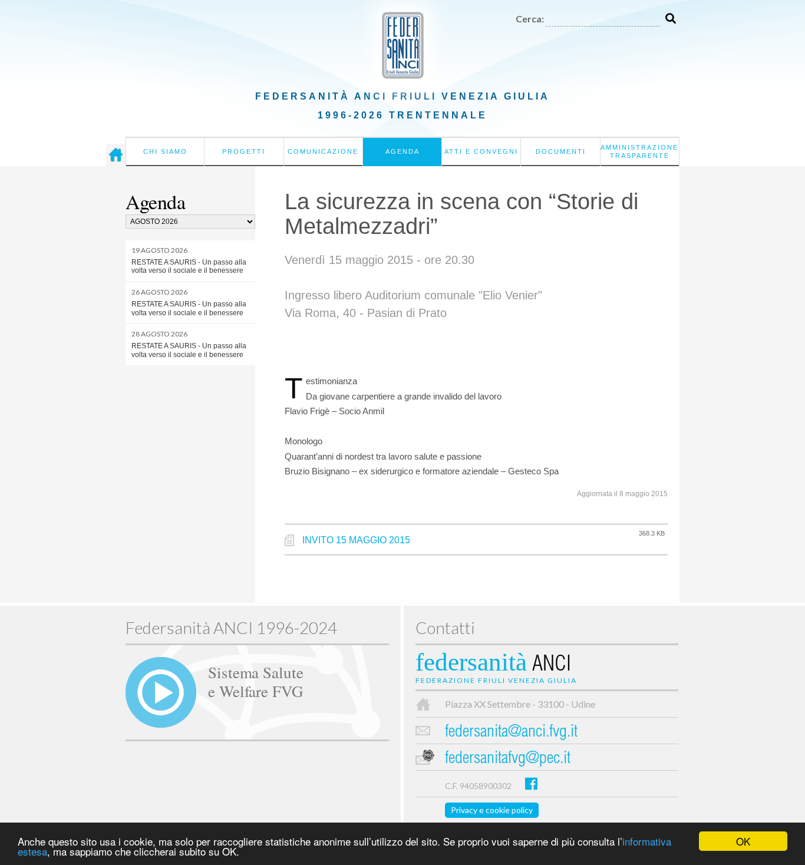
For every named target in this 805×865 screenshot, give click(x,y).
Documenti (561, 151)
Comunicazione (323, 151)
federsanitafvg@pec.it (507, 759)
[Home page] (116, 155)
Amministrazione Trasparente (639, 151)
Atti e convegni (481, 151)
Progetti (243, 151)
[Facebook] (531, 783)
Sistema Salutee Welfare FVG (255, 681)
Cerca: (530, 18)
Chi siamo (165, 151)
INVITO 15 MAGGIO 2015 (356, 540)
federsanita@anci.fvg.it (511, 732)
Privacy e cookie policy (492, 810)
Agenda (402, 151)
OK (743, 841)
